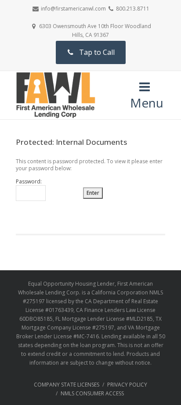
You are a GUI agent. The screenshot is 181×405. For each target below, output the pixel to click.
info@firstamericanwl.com (73, 8)
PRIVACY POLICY (127, 384)
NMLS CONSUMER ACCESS (92, 393)
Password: (29, 181)
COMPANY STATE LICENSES (66, 384)
